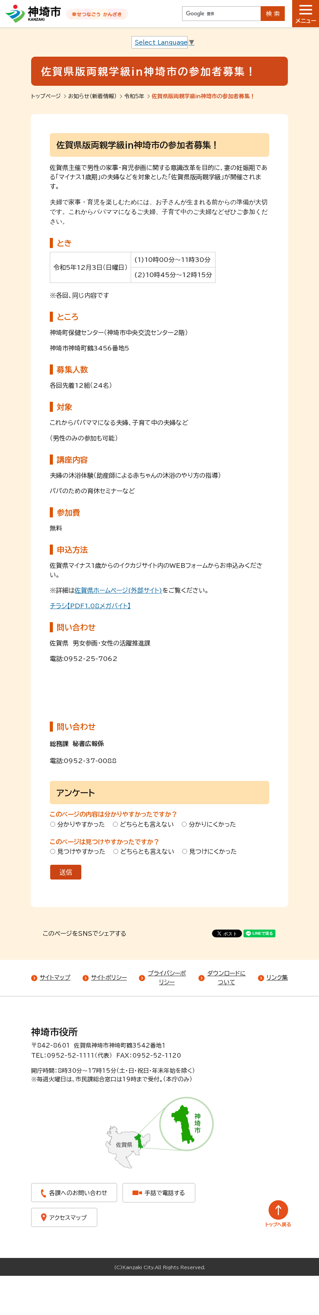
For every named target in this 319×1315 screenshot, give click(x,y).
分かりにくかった (212, 824)
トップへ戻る (278, 1213)
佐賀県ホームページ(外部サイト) (118, 590)
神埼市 (33, 13)
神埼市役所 (54, 1032)
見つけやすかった (81, 851)
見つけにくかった (213, 851)
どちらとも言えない (147, 824)
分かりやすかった (81, 824)
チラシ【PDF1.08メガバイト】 (90, 606)
